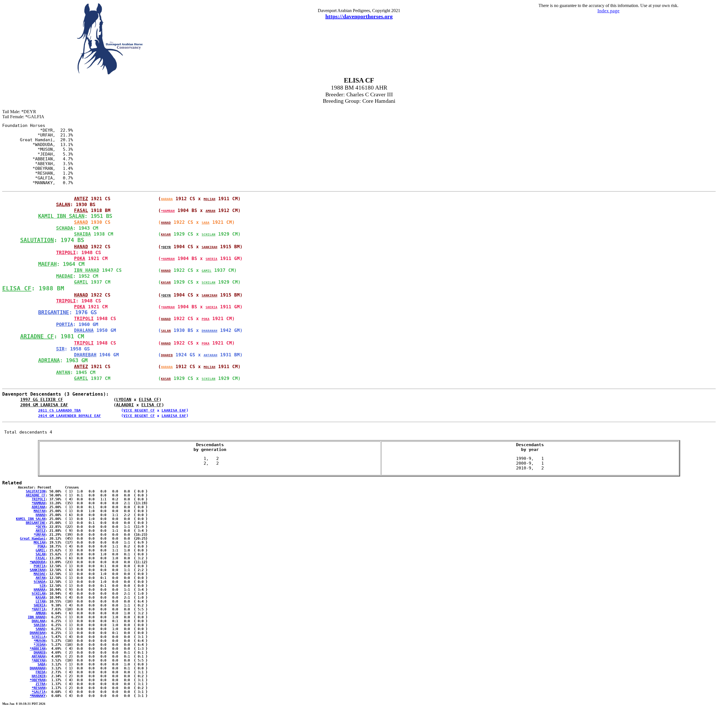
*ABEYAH (38, 660)
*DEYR (166, 247)
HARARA (167, 199)
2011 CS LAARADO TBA (59, 410)
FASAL (81, 210)
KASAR (166, 234)
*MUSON (39, 641)
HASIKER (38, 676)
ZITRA (40, 684)
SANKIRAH (209, 247)
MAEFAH (47, 264)
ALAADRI (125, 404)
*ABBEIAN (37, 649)
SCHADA (64, 228)
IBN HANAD (86, 270)
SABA (206, 223)
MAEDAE (64, 276)
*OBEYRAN (37, 680)
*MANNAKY (37, 696)
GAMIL (206, 271)
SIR (60, 349)
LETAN (40, 601)
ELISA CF (16, 288)
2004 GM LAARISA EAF (44, 404)
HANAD (166, 223)
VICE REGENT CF (139, 410)
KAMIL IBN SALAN (61, 216)
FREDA (40, 672)
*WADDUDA (37, 562)
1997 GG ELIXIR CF (41, 399)
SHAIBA (82, 234)
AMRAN (210, 211)
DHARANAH (209, 331)
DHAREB (167, 355)
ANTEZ (81, 198)
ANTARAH (210, 355)
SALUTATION (37, 240)
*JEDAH (39, 645)
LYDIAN (123, 399)
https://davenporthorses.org (359, 16)
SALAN (63, 204)
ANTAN (63, 372)
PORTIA (64, 324)
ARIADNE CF (37, 336)
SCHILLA (38, 637)
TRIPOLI (66, 252)
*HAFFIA (38, 609)
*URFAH (39, 535)
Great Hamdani (32, 539)
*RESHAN (38, 688)
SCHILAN (208, 234)
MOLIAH (209, 199)
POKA (79, 258)
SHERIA (211, 259)
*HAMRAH (168, 211)
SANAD (81, 222)
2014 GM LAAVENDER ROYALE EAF (69, 416)
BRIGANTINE (53, 312)
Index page (608, 10)
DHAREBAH (85, 354)
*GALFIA (38, 692)
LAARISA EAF (174, 410)
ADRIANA (49, 360)
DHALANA (84, 330)
